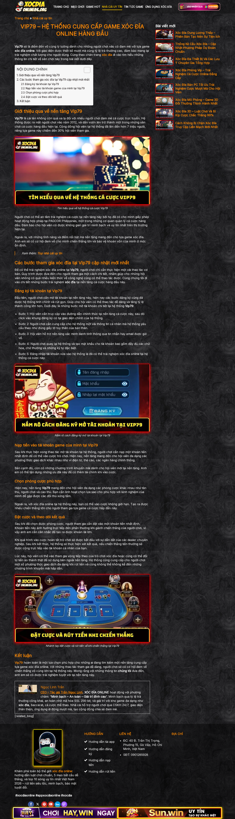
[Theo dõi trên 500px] (58, 804)
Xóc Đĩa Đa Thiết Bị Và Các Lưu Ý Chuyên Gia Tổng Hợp (197, 61)
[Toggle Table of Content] (85, 70)
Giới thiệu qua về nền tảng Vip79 (39, 75)
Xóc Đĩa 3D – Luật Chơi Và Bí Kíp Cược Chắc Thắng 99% (195, 113)
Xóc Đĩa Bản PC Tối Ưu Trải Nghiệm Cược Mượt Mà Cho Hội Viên (197, 88)
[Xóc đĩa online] (31, 7)
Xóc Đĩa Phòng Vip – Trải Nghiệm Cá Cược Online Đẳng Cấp (196, 74)
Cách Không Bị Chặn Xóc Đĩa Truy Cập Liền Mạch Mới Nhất (196, 125)
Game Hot (93, 6)
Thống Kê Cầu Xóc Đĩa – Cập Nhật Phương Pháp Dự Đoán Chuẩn (195, 47)
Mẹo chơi (77, 6)
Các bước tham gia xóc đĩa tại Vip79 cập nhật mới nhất (54, 79)
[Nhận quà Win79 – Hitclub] (199, 6)
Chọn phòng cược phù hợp (42, 92)
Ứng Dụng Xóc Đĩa (158, 6)
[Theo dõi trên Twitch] (64, 804)
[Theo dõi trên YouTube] (51, 804)
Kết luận (25, 101)
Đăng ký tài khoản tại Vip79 (42, 84)
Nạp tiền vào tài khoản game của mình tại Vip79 (55, 88)
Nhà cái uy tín (112, 6)
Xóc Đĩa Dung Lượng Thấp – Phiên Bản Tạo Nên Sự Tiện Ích (197, 34)
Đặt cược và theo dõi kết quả (44, 96)
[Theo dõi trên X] (38, 804)
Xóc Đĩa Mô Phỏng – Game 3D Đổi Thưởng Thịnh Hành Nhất (196, 101)
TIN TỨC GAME (133, 6)
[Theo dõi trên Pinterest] (44, 804)
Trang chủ (61, 6)
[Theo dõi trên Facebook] (31, 804)
